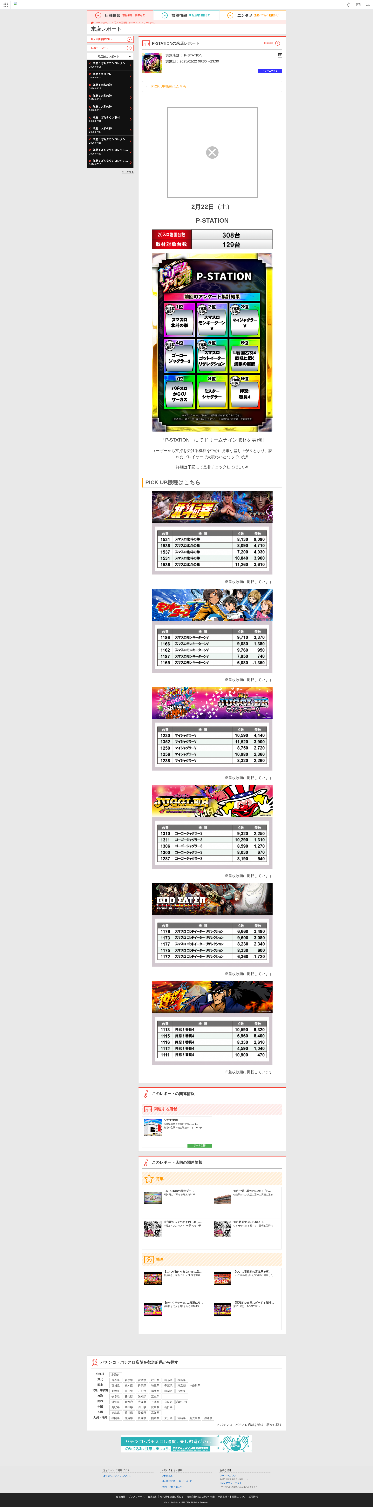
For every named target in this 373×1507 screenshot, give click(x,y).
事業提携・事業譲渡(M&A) (231, 1496)
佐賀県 (129, 1418)
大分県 (168, 1418)
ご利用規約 (167, 1475)
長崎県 (142, 1418)
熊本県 (155, 1418)
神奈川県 (194, 1385)
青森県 (116, 1380)
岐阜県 (116, 1396)
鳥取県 (116, 1407)
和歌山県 (181, 1401)
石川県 (142, 1390)
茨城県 (116, 1385)
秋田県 (155, 1380)
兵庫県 (155, 1401)
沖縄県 (208, 1418)
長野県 (182, 1390)
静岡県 (129, 1396)
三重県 (155, 1396)
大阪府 (142, 1401)
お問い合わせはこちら (173, 1486)
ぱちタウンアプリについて (117, 1475)
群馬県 (142, 1385)
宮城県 (142, 1380)
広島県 (155, 1407)
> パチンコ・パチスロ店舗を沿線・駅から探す (249, 1424)
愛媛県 (142, 1412)
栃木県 (129, 1385)
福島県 (182, 1380)
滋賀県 (116, 1401)
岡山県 (142, 1407)
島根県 (129, 1407)
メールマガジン (228, 1475)
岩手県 (129, 1380)
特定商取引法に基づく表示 (201, 1496)
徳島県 (116, 1412)
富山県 (129, 1390)
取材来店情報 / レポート (126, 22)
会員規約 (152, 1496)
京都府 (129, 1401)
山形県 (168, 1380)
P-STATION (193, 55)
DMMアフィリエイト (231, 1483)
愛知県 (142, 1396)
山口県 (168, 1407)
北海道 (116, 1374)
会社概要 (120, 1496)
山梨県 (168, 1390)
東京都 (182, 1385)
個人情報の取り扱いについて (176, 1481)
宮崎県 (182, 1418)
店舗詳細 (268, 43)
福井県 (155, 1390)
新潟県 (116, 1390)
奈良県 (168, 1401)
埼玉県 (155, 1385)
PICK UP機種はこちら (168, 86)
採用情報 (253, 1496)
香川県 (129, 1412)
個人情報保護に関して (172, 1496)
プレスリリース (136, 1496)
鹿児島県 (194, 1418)
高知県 (155, 1412)
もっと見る (128, 172)
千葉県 (168, 1385)
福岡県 (116, 1418)
